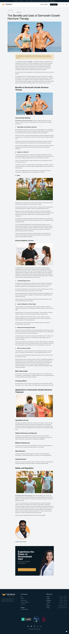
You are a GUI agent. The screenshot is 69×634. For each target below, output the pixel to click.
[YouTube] (31, 626)
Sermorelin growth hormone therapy (23, 120)
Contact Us (23, 604)
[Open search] (61, 4)
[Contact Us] (41, 626)
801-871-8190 (25, 609)
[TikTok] (38, 626)
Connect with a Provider (20, 541)
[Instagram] (34, 626)
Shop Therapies (44, 4)
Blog (22, 596)
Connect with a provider (27, 569)
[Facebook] (28, 626)
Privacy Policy (24, 600)
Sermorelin (29, 61)
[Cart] (66, 4)
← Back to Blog (10, 10)
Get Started (53, 4)
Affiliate (22, 598)
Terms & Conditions (25, 602)
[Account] (64, 4)
